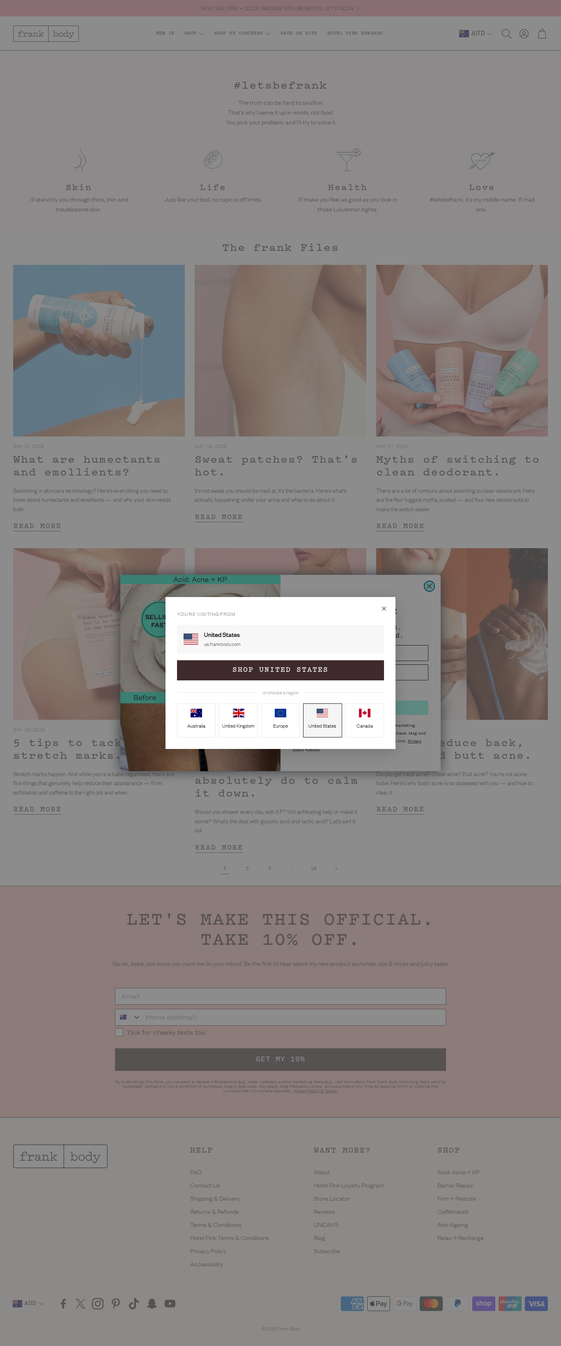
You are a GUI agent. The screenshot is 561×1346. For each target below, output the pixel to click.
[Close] (384, 608)
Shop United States (280, 670)
